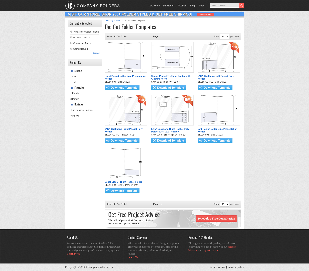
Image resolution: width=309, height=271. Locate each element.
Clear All (95, 53)
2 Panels (74, 93)
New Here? (154, 5)
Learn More (73, 253)
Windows (74, 116)
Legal (73, 82)
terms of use (217, 267)
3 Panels (74, 99)
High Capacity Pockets (81, 110)
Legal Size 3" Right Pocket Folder (123, 182)
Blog (192, 5)
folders (232, 246)
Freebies (181, 5)
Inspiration (168, 5)
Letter (73, 76)
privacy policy (235, 267)
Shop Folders (205, 14)
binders (192, 250)
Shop (200, 5)
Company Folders (112, 20)
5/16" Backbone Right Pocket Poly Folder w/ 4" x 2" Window (170, 130)
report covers (210, 250)
